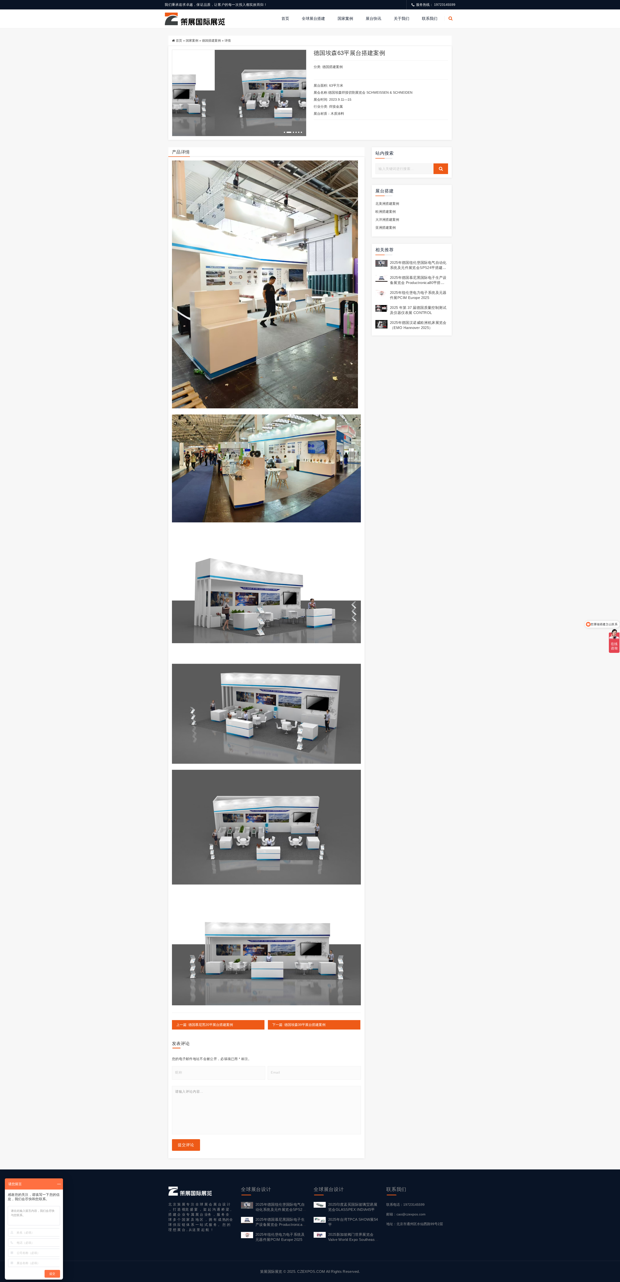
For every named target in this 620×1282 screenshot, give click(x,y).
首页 (285, 18)
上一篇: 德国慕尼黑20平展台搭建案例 (204, 1025)
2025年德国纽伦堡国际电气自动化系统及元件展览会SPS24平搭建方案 (418, 267)
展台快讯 (373, 18)
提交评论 (186, 1145)
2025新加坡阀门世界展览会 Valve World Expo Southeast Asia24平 (352, 1239)
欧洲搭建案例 (385, 212)
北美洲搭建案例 (387, 204)
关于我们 (401, 18)
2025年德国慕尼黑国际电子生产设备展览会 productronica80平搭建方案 (418, 282)
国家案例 (345, 18)
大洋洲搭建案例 (387, 219)
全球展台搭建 (313, 18)
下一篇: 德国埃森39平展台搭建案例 (299, 1025)
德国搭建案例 (211, 40)
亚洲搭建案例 (385, 227)
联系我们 (429, 18)
